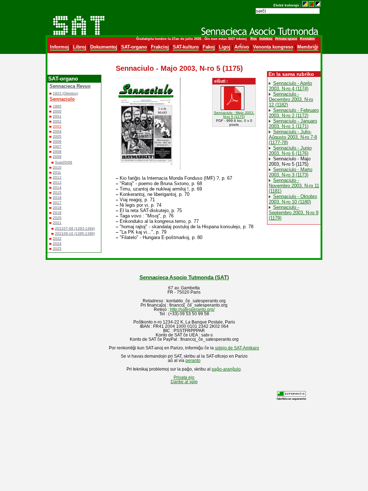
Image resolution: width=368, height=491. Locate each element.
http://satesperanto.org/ (192, 309)
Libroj (79, 47)
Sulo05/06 (63, 162)
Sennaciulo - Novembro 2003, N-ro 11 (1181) (294, 186)
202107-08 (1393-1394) (75, 228)
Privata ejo (184, 377)
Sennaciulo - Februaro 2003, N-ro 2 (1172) (294, 112)
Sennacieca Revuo (70, 86)
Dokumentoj (103, 47)
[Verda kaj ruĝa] (311, 5)
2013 (57, 182)
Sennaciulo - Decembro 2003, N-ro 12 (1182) (291, 99)
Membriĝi (307, 47)
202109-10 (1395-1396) (75, 233)
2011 (57, 172)
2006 (57, 141)
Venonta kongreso (273, 47)
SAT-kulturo (186, 47)
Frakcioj (160, 47)
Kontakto (307, 39)
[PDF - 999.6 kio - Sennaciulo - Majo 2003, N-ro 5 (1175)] (234, 109)
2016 (57, 197)
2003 (57, 126)
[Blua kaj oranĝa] (305, 5)
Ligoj (224, 47)
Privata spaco (286, 39)
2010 (57, 167)
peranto (193, 360)
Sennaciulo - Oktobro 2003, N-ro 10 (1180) (293, 199)
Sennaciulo (62, 99)
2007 (57, 146)
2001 (57, 116)
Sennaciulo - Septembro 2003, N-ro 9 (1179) (293, 213)
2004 (57, 131)
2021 (57, 223)
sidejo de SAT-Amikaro (237, 348)
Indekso (265, 39)
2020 (57, 218)
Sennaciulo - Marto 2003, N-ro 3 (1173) (290, 172)
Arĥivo (241, 47)
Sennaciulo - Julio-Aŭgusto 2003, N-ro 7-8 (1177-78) (293, 137)
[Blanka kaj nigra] (318, 5)
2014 (57, 187)
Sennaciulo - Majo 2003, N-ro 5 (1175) (234, 115)
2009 (57, 157)
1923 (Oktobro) (65, 93)
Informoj (59, 47)
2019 (57, 213)
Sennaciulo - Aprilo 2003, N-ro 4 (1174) (290, 86)
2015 (57, 192)
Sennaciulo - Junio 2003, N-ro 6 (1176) (290, 150)
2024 (57, 244)
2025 (57, 249)
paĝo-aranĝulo (226, 369)
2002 (57, 121)
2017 (57, 203)
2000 (57, 111)
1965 (57, 106)
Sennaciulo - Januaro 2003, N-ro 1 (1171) (293, 123)
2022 (57, 238)
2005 (57, 136)
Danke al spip (184, 382)
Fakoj (209, 47)
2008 (57, 151)
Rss (253, 39)
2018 (57, 208)
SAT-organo (134, 47)
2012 (57, 177)
